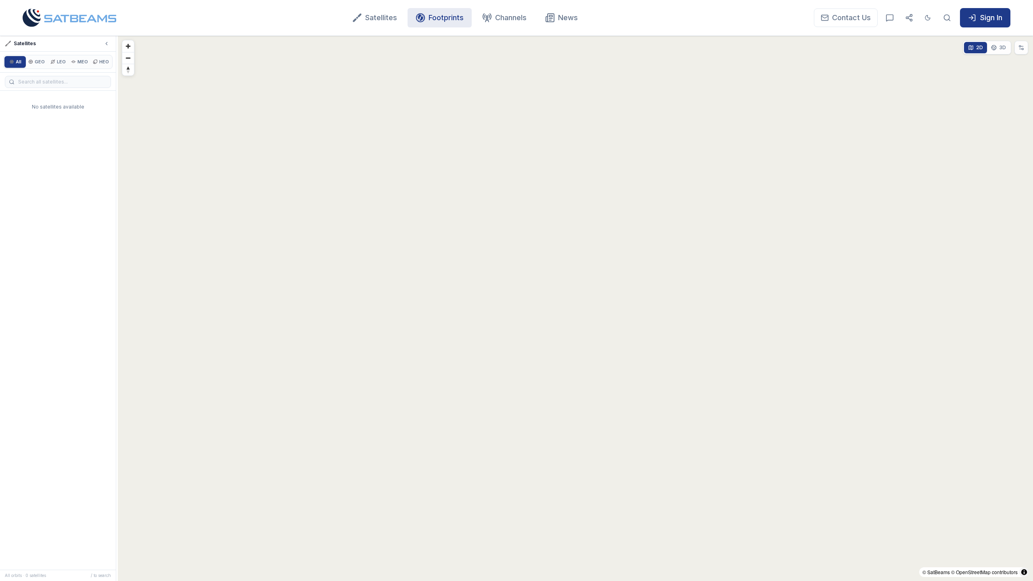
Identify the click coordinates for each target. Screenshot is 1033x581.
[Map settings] (1021, 47)
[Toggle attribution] (1024, 572)
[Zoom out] (128, 58)
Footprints (446, 17)
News (568, 17)
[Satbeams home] (69, 18)
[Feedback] (889, 17)
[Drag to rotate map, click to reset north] (128, 69)
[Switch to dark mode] (927, 17)
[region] (575, 308)
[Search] (947, 18)
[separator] (117, 308)
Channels (511, 17)
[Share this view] (909, 17)
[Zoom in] (128, 46)
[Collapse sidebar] (106, 43)
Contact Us (851, 17)
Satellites (381, 17)
